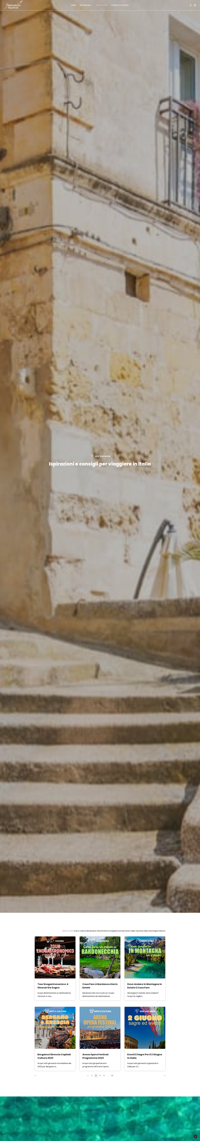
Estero (128, 931)
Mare (146, 931)
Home (73, 5)
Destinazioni (85, 5)
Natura (162, 931)
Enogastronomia (116, 931)
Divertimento (103, 931)
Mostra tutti (67, 931)
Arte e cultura (80, 931)
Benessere (91, 931)
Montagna (154, 931)
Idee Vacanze (102, 5)
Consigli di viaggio (120, 5)
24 (112, 1076)
